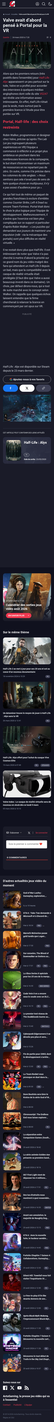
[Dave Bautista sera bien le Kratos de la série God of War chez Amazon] (12, 1100)
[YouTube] (19, 1388)
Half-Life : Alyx (35, 442)
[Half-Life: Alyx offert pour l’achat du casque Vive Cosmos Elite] (27, 739)
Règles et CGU (8, 1418)
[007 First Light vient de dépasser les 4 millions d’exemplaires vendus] (12, 1181)
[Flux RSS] (27, 1388)
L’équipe (28, 1405)
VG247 (44, 93)
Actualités (14, 14)
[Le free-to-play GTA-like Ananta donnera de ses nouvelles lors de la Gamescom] (12, 1302)
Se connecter (41, 833)
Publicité (17, 1405)
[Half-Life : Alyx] (13, 450)
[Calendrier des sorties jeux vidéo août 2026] (27, 597)
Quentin (6, 37)
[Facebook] (5, 1388)
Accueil (7, 14)
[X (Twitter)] (12, 1388)
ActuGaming (12, 4)
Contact (6, 1405)
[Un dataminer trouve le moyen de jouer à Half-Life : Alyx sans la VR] (27, 695)
